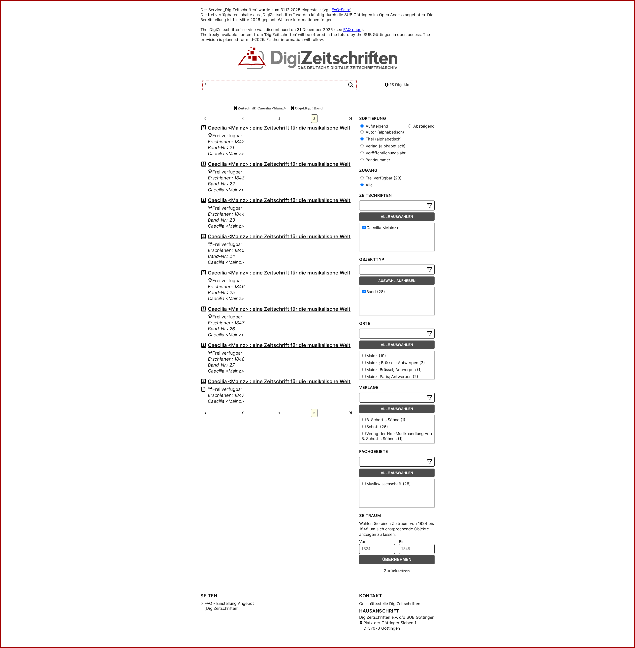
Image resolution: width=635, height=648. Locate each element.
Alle (368, 184)
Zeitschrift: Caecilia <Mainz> (262, 108)
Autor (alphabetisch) (384, 132)
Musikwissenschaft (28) (388, 483)
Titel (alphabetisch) (383, 138)
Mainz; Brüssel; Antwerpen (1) (394, 369)
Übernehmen (397, 559)
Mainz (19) (376, 355)
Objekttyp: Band (309, 108)
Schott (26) (377, 426)
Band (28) (375, 291)
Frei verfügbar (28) (383, 177)
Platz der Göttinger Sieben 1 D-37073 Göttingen (389, 625)
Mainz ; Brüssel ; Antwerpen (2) (395, 362)
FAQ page (352, 29)
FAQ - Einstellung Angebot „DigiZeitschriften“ (229, 606)
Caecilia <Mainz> (382, 227)
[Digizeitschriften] (317, 58)
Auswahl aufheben (396, 281)
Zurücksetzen (397, 571)
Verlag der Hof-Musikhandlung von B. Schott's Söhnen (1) (396, 436)
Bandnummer (377, 159)
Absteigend (423, 126)
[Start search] (350, 85)
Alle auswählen (397, 217)
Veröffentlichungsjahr (385, 152)
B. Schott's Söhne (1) (385, 419)
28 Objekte (398, 85)
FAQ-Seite (341, 9)
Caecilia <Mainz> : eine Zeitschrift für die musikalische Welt (279, 128)
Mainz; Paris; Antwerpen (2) (392, 376)
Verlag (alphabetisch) (385, 145)
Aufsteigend (376, 126)
